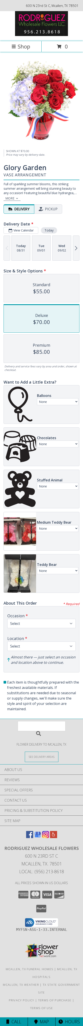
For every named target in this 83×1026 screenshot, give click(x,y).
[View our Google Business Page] (37, 836)
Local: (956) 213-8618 (41, 872)
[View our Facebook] (29, 836)
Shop (24, 46)
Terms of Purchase (54, 1000)
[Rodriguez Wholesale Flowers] (41, 35)
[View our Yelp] (53, 836)
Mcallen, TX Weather (21, 985)
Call (15, 1022)
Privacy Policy (21, 1000)
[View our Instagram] (45, 836)
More (9, 198)
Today (49, 230)
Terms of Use (41, 1008)
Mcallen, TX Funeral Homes (30, 969)
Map (43, 1022)
